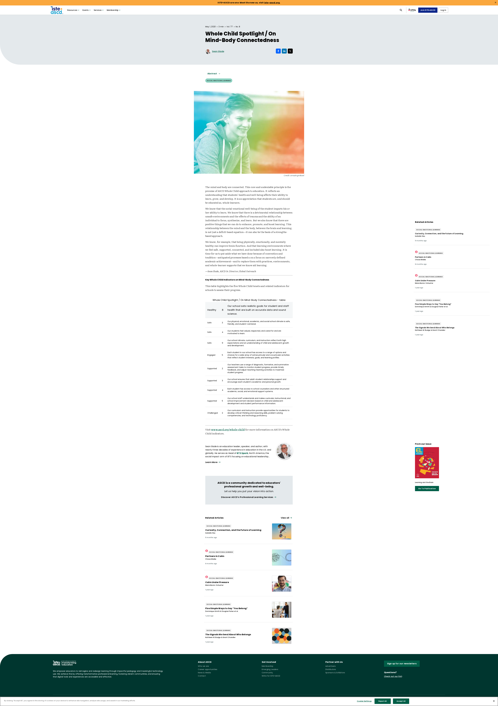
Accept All (401, 701)
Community (267, 672)
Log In (443, 10)
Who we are (203, 666)
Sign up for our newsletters (402, 663)
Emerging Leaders (270, 669)
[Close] (494, 701)
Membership (112, 10)
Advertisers (330, 666)
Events (85, 10)
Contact (202, 676)
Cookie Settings (364, 701)
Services (98, 10)
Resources (72, 10)
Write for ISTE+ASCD (271, 676)
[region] (249, 701)
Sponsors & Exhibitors (335, 672)
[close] (495, 2)
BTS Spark (242, 453)
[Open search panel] (401, 10)
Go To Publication (427, 488)
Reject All (382, 701)
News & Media (204, 672)
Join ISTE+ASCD (427, 10)
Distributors (330, 669)
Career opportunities (207, 669)
